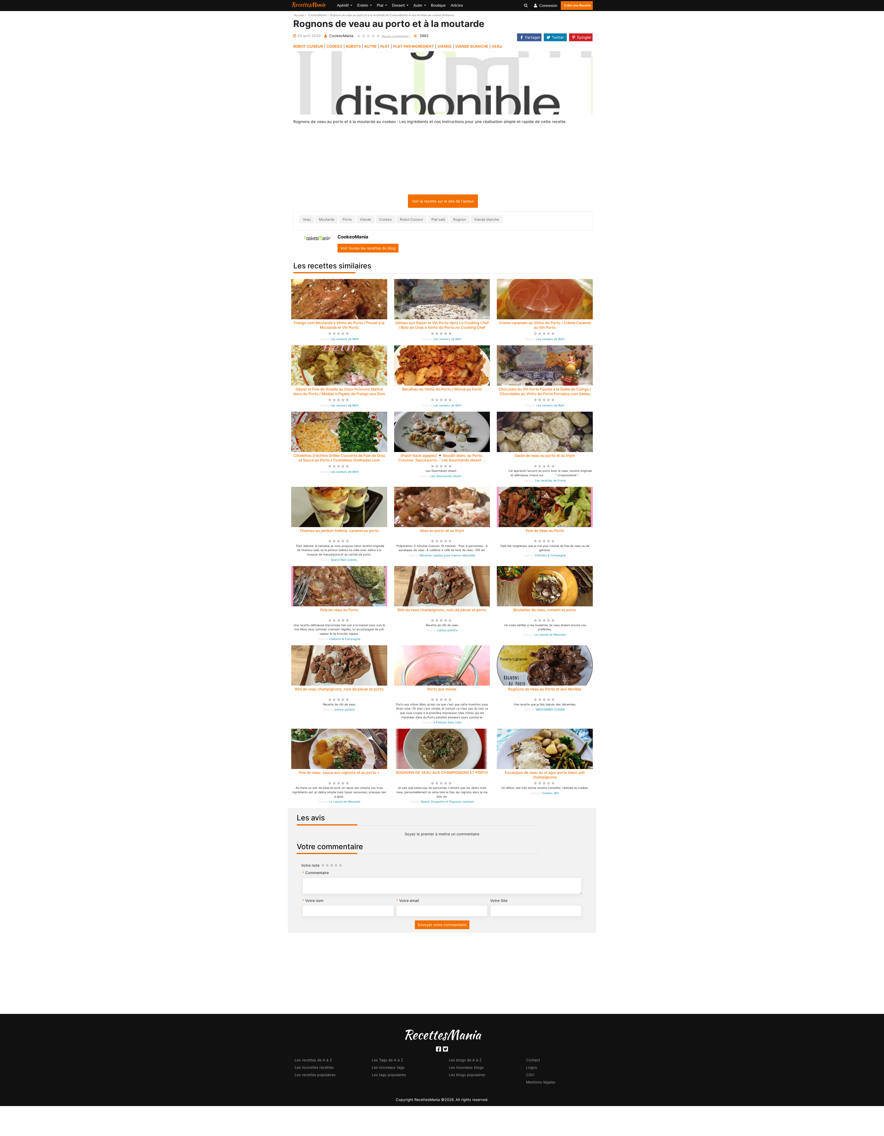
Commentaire (317, 873)
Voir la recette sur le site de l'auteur (443, 202)
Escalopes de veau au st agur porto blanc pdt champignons (545, 775)
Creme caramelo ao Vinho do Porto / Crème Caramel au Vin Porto (545, 325)
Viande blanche (486, 220)
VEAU (497, 46)
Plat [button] (380, 5)
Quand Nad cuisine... (344, 560)
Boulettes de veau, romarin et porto (545, 610)
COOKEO (334, 46)
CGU (530, 1075)
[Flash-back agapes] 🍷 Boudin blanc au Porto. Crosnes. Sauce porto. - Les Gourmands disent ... (442, 458)
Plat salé (438, 220)
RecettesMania (308, 4)
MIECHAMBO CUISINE (550, 710)
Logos (531, 1068)
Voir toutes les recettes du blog (367, 249)
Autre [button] (418, 5)
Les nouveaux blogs (466, 1068)
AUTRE (370, 46)
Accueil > (300, 15)
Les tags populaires (389, 1075)
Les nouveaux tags (388, 1068)
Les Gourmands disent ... (447, 477)
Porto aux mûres (442, 690)
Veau (307, 220)
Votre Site (498, 901)
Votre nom (314, 901)
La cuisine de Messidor (550, 635)
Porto (347, 220)
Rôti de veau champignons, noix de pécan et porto (442, 610)
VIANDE (444, 46)
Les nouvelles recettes (314, 1068)
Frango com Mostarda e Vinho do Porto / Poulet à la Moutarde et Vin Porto (339, 325)
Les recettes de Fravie (550, 481)
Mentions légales (540, 1083)
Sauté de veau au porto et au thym (545, 456)
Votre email (409, 901)
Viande (365, 220)
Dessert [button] (399, 5)
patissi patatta (447, 631)
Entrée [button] (363, 5)
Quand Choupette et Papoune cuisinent (447, 802)
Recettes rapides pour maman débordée (447, 556)
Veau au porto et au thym (442, 531)
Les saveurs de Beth (345, 340)
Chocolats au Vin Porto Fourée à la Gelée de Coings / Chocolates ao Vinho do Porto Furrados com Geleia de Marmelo (544, 394)
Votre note (310, 866)
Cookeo (385, 220)
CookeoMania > (318, 15)
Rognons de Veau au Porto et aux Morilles (545, 690)
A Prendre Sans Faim (447, 723)
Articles (457, 5)
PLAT (385, 46)
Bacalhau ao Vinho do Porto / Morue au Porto (442, 390)
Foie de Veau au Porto (545, 531)
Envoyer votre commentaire (442, 925)
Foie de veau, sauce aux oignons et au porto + (339, 773)
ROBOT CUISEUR (308, 46)
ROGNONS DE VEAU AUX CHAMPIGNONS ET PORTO (442, 773)
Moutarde (326, 220)
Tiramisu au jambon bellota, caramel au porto (339, 531)
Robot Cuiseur (411, 220)
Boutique (438, 5)
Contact (533, 1061)
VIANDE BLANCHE (471, 46)
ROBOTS (353, 46)
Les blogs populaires (467, 1075)
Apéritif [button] (343, 5)
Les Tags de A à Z (387, 1061)
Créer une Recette (577, 5)
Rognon (459, 220)
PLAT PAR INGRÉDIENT (413, 46)
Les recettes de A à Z (313, 1061)
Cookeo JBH (550, 794)
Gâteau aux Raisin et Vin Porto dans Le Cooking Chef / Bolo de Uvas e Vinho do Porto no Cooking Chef (442, 325)
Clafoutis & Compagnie (550, 556)
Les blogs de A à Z (465, 1061)
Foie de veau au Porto (339, 610)
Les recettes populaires (315, 1075)
